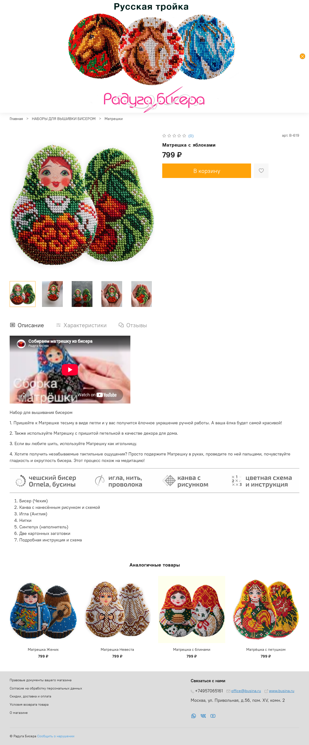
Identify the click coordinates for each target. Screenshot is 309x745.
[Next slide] (147, 205)
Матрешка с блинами (191, 649)
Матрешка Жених (43, 649)
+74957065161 (209, 691)
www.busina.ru (281, 690)
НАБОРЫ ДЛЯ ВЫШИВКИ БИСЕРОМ (64, 118)
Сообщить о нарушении (55, 736)
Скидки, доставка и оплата (30, 696)
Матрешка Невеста (117, 649)
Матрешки (114, 118)
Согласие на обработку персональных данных (46, 688)
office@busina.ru (246, 690)
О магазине (19, 712)
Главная (16, 118)
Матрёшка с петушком (266, 649)
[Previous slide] (17, 205)
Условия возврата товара (29, 704)
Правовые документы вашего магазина (40, 680)
